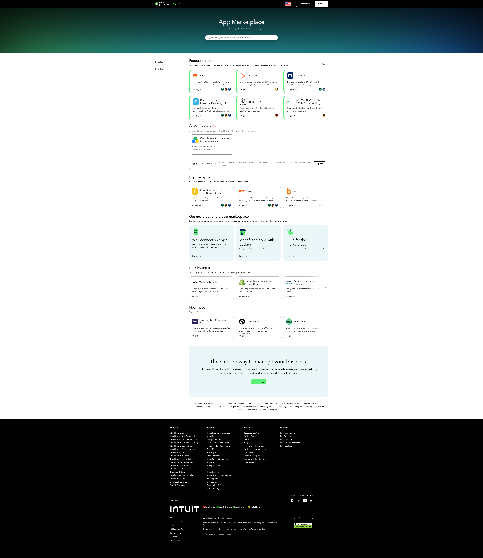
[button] (290, 4)
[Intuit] (185, 509)
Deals (181, 4)
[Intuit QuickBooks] (162, 4)
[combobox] (241, 37)
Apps (175, 4)
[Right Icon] (326, 197)
